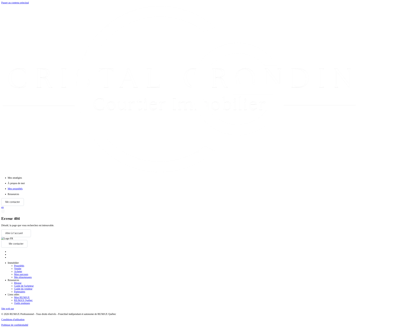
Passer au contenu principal (15, 2)
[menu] (208, 177)
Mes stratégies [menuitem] (15, 177)
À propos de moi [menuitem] (16, 183)
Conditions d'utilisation (13, 319)
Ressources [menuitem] (13, 194)
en (2, 207)
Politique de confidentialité (14, 325)
